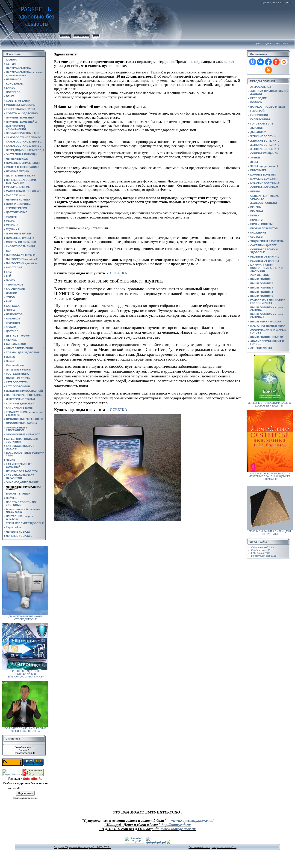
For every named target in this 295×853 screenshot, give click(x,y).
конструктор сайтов (215, 847)
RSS (285, 43)
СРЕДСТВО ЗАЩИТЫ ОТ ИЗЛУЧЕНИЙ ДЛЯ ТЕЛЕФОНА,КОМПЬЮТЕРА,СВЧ (25, 674)
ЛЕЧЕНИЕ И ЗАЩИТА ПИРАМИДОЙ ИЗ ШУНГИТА (269, 532)
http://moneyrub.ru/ (176, 825)
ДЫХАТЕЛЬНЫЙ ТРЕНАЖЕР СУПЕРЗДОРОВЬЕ (25, 618)
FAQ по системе (260, 553)
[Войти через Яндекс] (276, 61)
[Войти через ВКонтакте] (260, 61)
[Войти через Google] (284, 62)
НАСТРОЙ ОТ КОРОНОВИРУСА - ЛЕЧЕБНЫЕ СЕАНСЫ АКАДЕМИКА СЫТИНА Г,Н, (269, 476)
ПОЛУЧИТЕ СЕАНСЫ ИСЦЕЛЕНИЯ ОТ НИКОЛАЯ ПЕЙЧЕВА (25, 729)
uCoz (233, 847)
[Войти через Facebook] (268, 61)
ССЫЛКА (118, 273)
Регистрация (81, 36)
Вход (96, 36)
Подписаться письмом (25, 798)
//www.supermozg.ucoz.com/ (192, 821)
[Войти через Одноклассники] (268, 70)
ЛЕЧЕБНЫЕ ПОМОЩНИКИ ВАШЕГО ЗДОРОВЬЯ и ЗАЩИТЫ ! (269, 404)
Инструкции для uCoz (264, 555)
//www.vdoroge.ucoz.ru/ (178, 829)
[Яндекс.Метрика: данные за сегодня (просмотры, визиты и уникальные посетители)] (12, 772)
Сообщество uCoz (262, 550)
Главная (65, 36)
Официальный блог (262, 547)
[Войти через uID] (252, 61)
